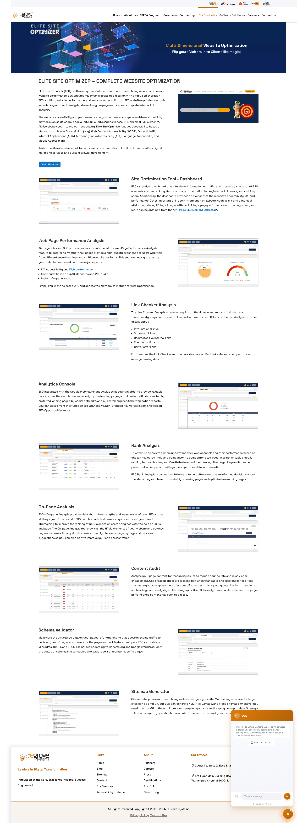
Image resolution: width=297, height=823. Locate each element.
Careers (252, 15)
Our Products (207, 15)
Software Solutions (231, 15)
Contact (102, 780)
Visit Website (49, 164)
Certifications (153, 780)
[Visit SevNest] (255, 4)
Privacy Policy (139, 815)
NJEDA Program (149, 15)
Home (116, 15)
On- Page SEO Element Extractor (195, 210)
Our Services (105, 786)
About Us (130, 15)
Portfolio (150, 786)
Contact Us (269, 15)
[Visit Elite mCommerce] (266, 4)
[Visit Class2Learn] (243, 4)
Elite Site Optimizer (50, 91)
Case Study (151, 792)
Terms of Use (158, 815)
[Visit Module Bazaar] (213, 4)
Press (147, 774)
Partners (149, 763)
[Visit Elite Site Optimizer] (228, 4)
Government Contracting (179, 15)
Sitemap (102, 774)
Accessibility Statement (112, 792)
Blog (100, 768)
